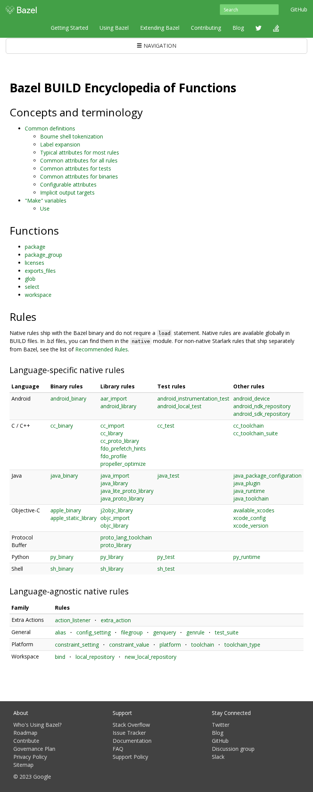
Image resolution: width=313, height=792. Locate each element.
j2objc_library (116, 510)
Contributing (206, 27)
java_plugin (246, 483)
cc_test (165, 425)
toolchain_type (242, 644)
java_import (114, 475)
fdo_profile (113, 456)
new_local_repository (150, 656)
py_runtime (246, 556)
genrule (195, 632)
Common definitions (50, 128)
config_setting (93, 632)
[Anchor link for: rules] (41, 316)
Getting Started (69, 27)
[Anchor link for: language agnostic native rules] (133, 591)
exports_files (40, 270)
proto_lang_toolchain (126, 537)
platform (170, 644)
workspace (38, 294)
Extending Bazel (159, 27)
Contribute (26, 740)
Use (45, 208)
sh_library (111, 568)
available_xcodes (253, 510)
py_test (166, 556)
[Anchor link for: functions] (64, 230)
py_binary (61, 556)
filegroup (132, 632)
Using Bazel (114, 27)
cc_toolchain (248, 425)
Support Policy (130, 756)
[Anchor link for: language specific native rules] (128, 369)
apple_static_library (73, 518)
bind (60, 656)
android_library (118, 406)
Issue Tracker (129, 732)
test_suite (227, 632)
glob (30, 278)
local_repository (95, 656)
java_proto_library (122, 498)
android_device (251, 398)
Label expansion (60, 144)
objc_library (114, 525)
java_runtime (249, 490)
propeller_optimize (123, 463)
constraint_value (129, 644)
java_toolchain (251, 498)
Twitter (220, 724)
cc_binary (61, 425)
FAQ (118, 748)
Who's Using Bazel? (37, 724)
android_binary (68, 398)
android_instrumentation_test (193, 398)
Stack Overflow (131, 724)
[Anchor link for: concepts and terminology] (148, 111)
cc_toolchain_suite (255, 433)
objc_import (115, 518)
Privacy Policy (30, 756)
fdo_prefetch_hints (123, 448)
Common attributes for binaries (79, 176)
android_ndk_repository (261, 406)
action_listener (72, 620)
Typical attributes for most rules (79, 152)
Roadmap (25, 732)
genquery (164, 632)
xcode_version (250, 525)
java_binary (64, 475)
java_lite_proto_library (126, 490)
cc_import (112, 425)
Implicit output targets (67, 192)
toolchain (202, 644)
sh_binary (61, 568)
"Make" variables (45, 200)
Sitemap (23, 764)
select (32, 286)
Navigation (159, 45)
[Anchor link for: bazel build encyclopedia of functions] (242, 87)
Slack (218, 756)
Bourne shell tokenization (71, 136)
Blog (238, 27)
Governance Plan (34, 748)
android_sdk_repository (261, 413)
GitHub (298, 9)
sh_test (166, 568)
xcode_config (249, 518)
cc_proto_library (119, 440)
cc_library (111, 433)
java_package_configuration (267, 475)
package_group (43, 254)
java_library (114, 483)
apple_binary (65, 510)
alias (60, 632)
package (35, 246)
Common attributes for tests (75, 168)
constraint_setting (77, 644)
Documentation (132, 740)
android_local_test (179, 406)
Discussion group (233, 748)
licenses (34, 262)
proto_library (115, 545)
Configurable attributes (68, 184)
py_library (111, 556)
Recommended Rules (101, 349)
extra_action (116, 620)
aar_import (113, 398)
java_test (168, 475)
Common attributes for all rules (79, 160)
